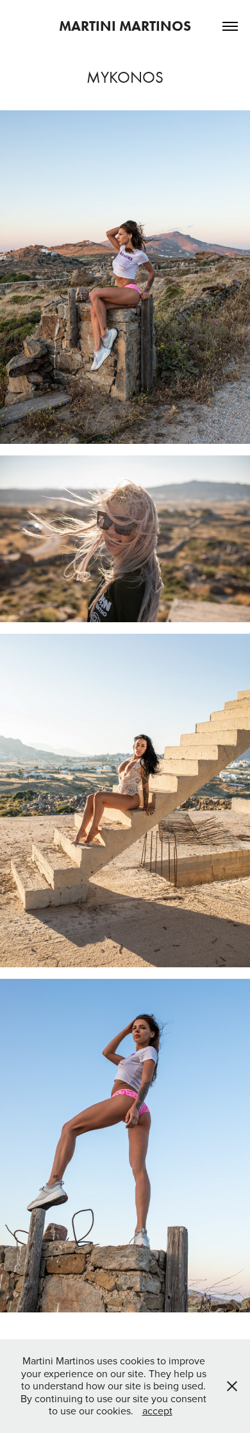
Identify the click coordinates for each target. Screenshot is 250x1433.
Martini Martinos (125, 26)
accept (157, 1410)
